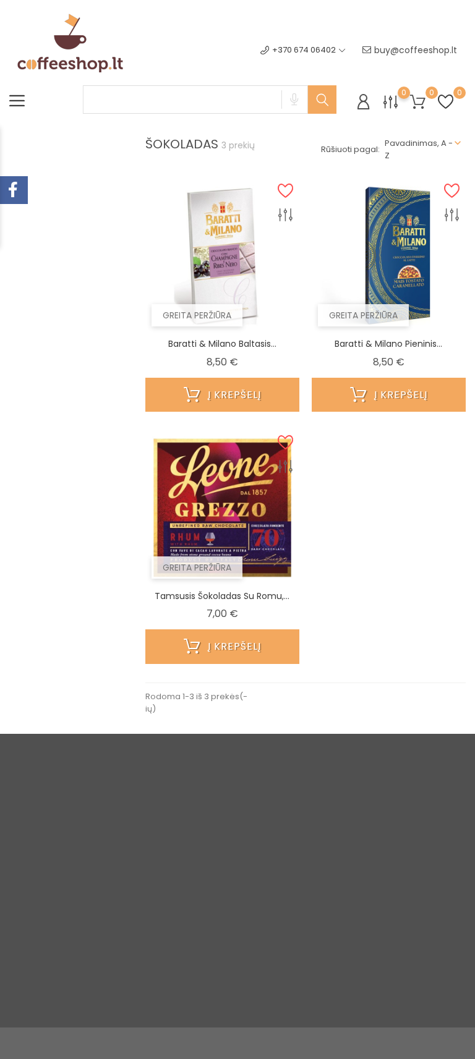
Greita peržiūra (197, 315)
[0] (390, 102)
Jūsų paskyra (304, 779)
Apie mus (223, 890)
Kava (137, 883)
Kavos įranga (153, 902)
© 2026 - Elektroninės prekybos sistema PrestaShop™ (116, 1043)
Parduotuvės (230, 960)
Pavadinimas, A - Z (419, 149)
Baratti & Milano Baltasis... (222, 344)
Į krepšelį (233, 395)
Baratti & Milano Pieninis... (388, 344)
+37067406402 (53, 843)
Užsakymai (304, 843)
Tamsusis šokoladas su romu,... (222, 596)
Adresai (298, 882)
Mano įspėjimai (313, 920)
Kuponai (299, 901)
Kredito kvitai (308, 863)
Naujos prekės (156, 832)
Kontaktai (223, 909)
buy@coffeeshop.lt (415, 50)
